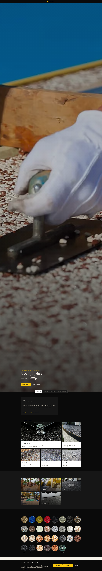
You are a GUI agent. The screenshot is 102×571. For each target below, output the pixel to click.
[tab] (38, 391)
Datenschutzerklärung (25, 569)
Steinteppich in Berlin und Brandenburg (31, 410)
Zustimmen (58, 565)
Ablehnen (68, 565)
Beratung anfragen (25, 384)
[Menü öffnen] (84, 2)
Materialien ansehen (36, 384)
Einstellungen (77, 565)
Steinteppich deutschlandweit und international (32, 412)
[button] (71, 435)
